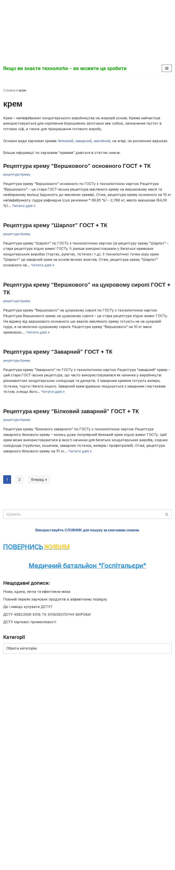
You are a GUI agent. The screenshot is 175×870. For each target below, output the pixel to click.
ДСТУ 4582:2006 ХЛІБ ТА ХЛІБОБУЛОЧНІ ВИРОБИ (47, 614)
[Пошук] (167, 514)
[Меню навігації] (167, 68)
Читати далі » (23, 206)
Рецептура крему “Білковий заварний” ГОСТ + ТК (71, 411)
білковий (65, 141)
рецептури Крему (16, 174)
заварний (83, 141)
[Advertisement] (87, 30)
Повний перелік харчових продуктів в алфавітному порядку (55, 599)
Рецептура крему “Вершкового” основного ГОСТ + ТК (77, 165)
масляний (102, 141)
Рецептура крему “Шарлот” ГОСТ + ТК (55, 225)
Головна (9, 90)
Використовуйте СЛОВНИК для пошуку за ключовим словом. (87, 530)
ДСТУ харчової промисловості (29, 622)
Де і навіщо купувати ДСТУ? (27, 607)
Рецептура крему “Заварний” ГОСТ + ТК (57, 351)
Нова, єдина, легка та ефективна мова (36, 591)
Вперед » (39, 479)
